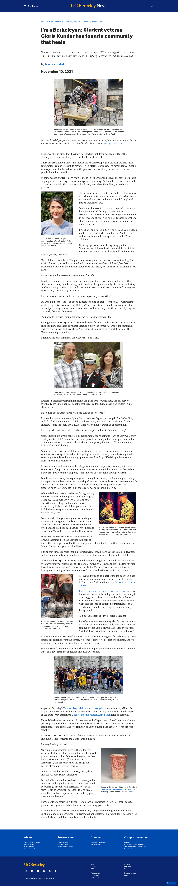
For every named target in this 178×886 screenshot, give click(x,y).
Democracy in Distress (65, 847)
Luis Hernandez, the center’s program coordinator (105, 591)
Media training (29, 847)
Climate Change (62, 844)
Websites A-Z (129, 864)
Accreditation (95, 873)
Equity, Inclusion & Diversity (134, 844)
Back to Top (171, 883)
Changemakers (62, 842)
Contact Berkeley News (32, 849)
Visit (92, 864)
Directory (127, 866)
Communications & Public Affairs (135, 847)
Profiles (102, 22)
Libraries (127, 842)
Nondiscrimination (130, 873)
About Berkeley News (32, 842)
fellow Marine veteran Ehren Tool (92, 714)
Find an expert (29, 844)
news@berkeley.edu (113, 143)
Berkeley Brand (129, 849)
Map (125, 869)
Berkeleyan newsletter (99, 842)
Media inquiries (96, 844)
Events (93, 866)
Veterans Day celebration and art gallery (84, 708)
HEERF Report (96, 875)
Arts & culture (47, 22)
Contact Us (95, 877)
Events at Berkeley (82, 22)
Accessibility (128, 871)
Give (92, 871)
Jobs (92, 869)
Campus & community (63, 22)
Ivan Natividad (54, 64)
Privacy (127, 875)
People (95, 22)
